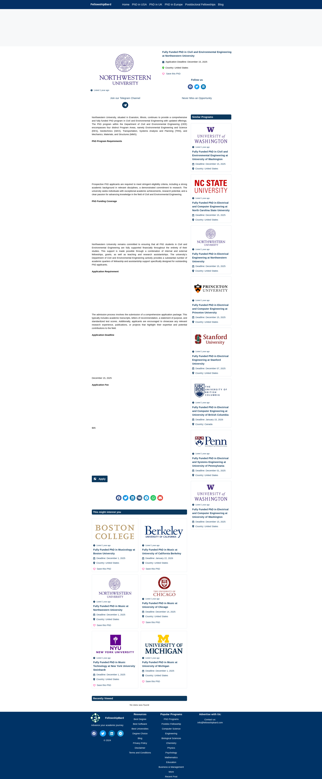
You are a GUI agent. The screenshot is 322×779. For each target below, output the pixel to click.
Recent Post (171, 776)
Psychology (171, 752)
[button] (119, 498)
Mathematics (171, 757)
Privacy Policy (140, 743)
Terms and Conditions (140, 752)
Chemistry (171, 743)
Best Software (140, 724)
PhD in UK (155, 4)
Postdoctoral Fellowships (200, 4)
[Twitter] (196, 86)
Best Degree (140, 719)
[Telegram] (120, 733)
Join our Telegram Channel (125, 98)
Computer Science (171, 728)
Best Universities (140, 728)
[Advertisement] (75, 27)
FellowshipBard (101, 4)
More (171, 772)
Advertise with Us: (210, 714)
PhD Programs (171, 719)
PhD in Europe (174, 4)
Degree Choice (140, 733)
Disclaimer (140, 748)
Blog (221, 4)
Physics (171, 748)
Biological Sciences (171, 738)
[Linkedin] (203, 86)
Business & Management (171, 767)
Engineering (171, 733)
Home (125, 4)
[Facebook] (190, 86)
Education (171, 762)
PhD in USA (139, 4)
